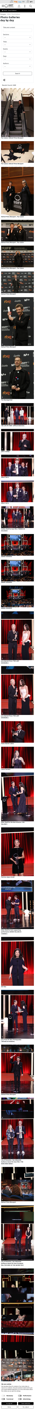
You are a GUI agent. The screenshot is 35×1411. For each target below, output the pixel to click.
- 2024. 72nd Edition (10, 14)
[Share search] (17, 80)
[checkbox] (3, 1396)
